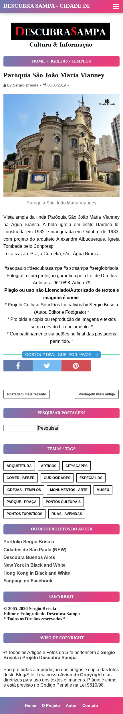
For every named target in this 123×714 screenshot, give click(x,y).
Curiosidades (57, 478)
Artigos (48, 466)
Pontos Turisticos (24, 514)
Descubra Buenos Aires (29, 557)
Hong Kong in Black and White (36, 573)
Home (30, 705)
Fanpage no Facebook (27, 580)
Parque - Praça (22, 502)
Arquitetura (19, 466)
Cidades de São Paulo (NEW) (34, 549)
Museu (103, 490)
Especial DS (91, 478)
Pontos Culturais (63, 502)
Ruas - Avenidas (66, 514)
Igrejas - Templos (24, 490)
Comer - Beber (21, 478)
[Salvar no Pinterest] (76, 365)
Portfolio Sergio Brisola (28, 541)
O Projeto (51, 705)
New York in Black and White (34, 565)
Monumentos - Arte (69, 490)
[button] (116, 7)
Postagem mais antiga (97, 394)
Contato (90, 705)
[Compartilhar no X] (47, 365)
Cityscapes (77, 466)
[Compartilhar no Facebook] (18, 365)
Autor (71, 705)
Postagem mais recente (26, 394)
